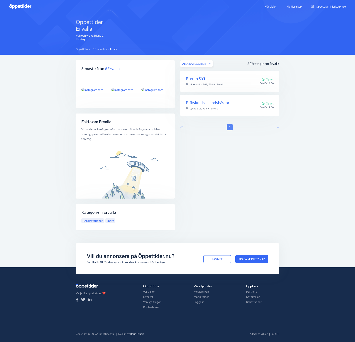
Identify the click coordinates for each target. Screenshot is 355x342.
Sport (110, 220)
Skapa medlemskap (252, 259)
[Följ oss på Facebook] (77, 299)
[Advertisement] (197, 29)
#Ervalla (112, 68)
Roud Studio (137, 333)
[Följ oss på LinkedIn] (90, 299)
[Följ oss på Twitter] (83, 299)
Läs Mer (217, 259)
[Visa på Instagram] (94, 89)
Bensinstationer (93, 220)
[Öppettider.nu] (20, 6)
